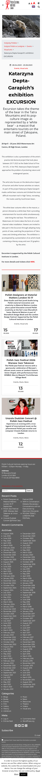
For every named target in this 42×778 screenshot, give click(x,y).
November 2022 (9, 640)
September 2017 (29, 621)
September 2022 (9, 644)
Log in (5, 719)
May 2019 (26, 574)
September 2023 (9, 616)
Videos (25, 706)
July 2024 (7, 593)
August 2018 (27, 595)
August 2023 (8, 618)
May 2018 (26, 602)
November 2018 (29, 588)
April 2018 (26, 604)
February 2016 (28, 659)
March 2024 (8, 602)
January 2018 (28, 611)
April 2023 (7, 628)
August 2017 (27, 623)
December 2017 (29, 614)
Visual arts (24, 68)
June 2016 (26, 651)
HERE (32, 262)
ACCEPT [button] (23, 774)
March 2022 (7, 659)
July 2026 (7, 536)
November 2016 (29, 644)
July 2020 (26, 545)
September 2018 (29, 593)
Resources (27, 702)
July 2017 (26, 626)
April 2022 (7, 656)
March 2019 (27, 578)
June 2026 (7, 538)
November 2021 (9, 668)
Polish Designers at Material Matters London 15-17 (21, 296)
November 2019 (29, 560)
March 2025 (7, 574)
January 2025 (8, 578)
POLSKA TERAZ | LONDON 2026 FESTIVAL (29, 515)
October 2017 (28, 618)
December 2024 (9, 581)
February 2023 (9, 633)
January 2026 (8, 550)
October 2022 (8, 642)
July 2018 (26, 597)
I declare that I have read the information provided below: (19, 741)
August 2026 (8, 534)
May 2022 (7, 654)
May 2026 (7, 541)
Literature (7, 711)
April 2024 (7, 600)
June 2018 (26, 600)
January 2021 (8, 689)
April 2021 (7, 684)
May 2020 (26, 550)
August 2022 (8, 647)
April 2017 (26, 633)
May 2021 (6, 682)
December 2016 (29, 642)
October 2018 (28, 590)
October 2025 (8, 557)
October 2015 (28, 666)
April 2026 (7, 543)
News (26, 382)
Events (16, 68)
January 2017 (28, 640)
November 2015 (29, 663)
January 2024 (8, 607)
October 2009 (28, 687)
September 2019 (29, 564)
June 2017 (26, 628)
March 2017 (27, 635)
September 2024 (9, 588)
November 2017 (29, 616)
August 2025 (8, 562)
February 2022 (9, 661)
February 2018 (28, 609)
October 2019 (28, 562)
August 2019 (27, 567)
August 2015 (27, 668)
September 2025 (9, 560)
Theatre (26, 704)
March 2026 (8, 545)
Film (5, 704)
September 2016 (29, 647)
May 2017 (26, 630)
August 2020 (28, 543)
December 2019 (29, 557)
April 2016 (26, 654)
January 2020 (28, 555)
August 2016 (27, 649)
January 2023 (8, 635)
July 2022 (7, 649)
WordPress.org (28, 721)
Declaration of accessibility (12, 486)
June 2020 (27, 548)
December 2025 (9, 552)
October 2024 (8, 585)
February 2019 (28, 581)
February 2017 (28, 637)
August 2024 (8, 590)
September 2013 (29, 684)
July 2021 (6, 677)
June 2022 (7, 651)
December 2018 (29, 585)
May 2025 (7, 569)
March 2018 (27, 607)
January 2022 (8, 663)
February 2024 (9, 604)
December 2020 (29, 534)
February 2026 (9, 548)
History (6, 709)
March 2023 (7, 630)
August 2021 (8, 675)
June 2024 (7, 595)
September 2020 (29, 541)
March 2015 (27, 677)
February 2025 (9, 576)
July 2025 (7, 564)
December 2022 (9, 637)
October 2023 (8, 614)
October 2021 (8, 670)
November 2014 (29, 680)
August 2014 (27, 682)
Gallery (6, 706)
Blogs (5, 697)
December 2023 (9, 609)
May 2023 (7, 626)
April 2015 (26, 675)
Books (5, 699)
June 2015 (26, 673)
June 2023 (7, 623)
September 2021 (9, 673)
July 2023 (7, 621)
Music (21, 382)
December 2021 (9, 666)
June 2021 (7, 680)
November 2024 (9, 583)
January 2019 (28, 583)
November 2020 (29, 536)
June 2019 (26, 571)
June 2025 (7, 567)
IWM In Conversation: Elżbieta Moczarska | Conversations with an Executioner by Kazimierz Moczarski (31, 506)
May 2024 (7, 597)
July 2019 (26, 569)
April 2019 (26, 576)
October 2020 (28, 538)
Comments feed (29, 719)
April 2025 (7, 571)
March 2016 (27, 656)
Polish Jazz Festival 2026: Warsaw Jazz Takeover (21, 361)
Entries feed (8, 721)
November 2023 (9, 611)
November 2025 (9, 555)
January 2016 (28, 661)
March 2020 (27, 552)
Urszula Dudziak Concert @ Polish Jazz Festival (21, 419)
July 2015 (26, 670)
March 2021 (7, 687)
